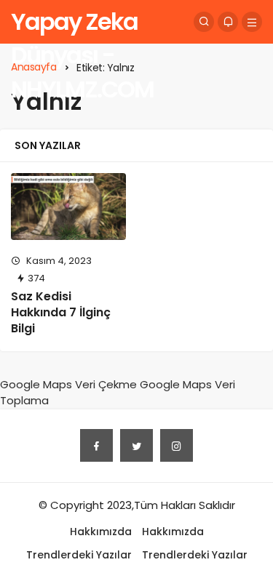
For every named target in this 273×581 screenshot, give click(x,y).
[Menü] (252, 22)
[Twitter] (136, 445)
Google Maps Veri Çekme (68, 384)
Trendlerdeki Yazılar (79, 555)
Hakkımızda (101, 531)
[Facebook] (96, 445)
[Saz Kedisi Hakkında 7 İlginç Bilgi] (68, 206)
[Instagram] (176, 445)
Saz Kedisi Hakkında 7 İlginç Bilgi (61, 312)
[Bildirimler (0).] (228, 22)
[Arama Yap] (204, 22)
